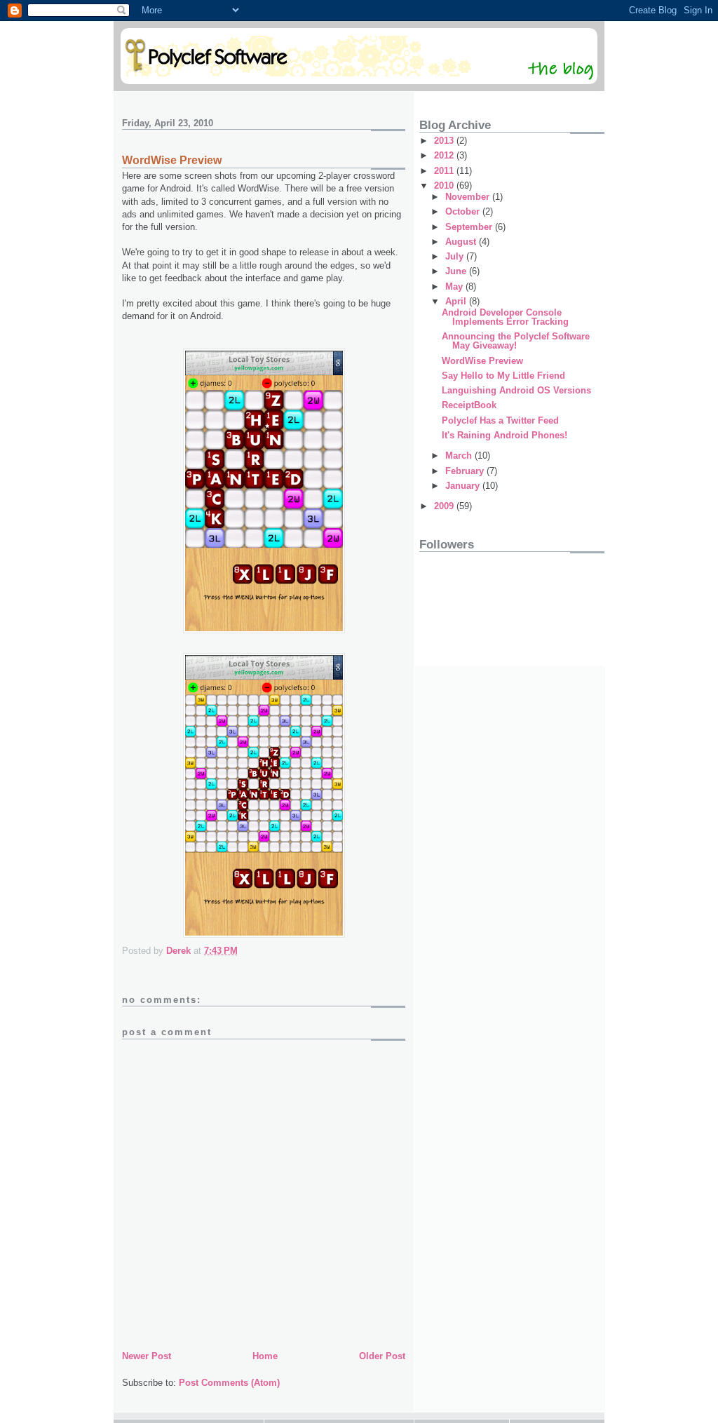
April (457, 301)
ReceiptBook (469, 405)
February (466, 471)
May (455, 286)
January (463, 485)
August (462, 241)
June (457, 271)
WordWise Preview (482, 361)
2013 (445, 140)
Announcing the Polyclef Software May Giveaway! (516, 341)
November (468, 196)
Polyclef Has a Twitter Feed (500, 420)
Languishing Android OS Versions (516, 390)
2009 (445, 506)
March (460, 455)
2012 (445, 155)
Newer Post (146, 1356)
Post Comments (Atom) (229, 1382)
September (470, 227)
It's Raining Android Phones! (504, 435)
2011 (445, 171)
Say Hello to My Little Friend (503, 375)
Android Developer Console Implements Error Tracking (505, 317)
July (455, 256)
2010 (445, 185)
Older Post (382, 1356)
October (463, 211)
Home (265, 1356)
